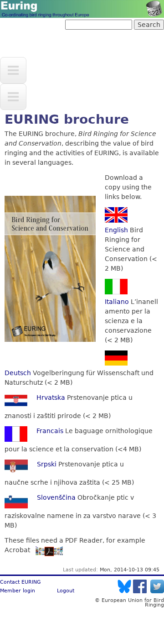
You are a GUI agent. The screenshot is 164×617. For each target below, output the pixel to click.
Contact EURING (20, 582)
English (116, 230)
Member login (17, 590)
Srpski (46, 464)
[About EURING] (13, 97)
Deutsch (18, 372)
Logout (65, 590)
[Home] (82, 9)
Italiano (117, 301)
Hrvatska (50, 397)
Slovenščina (56, 497)
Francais (49, 430)
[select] (13, 70)
